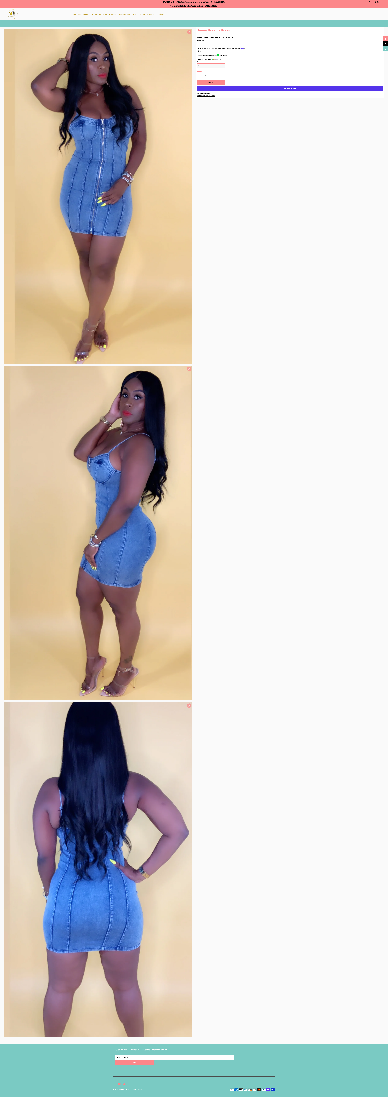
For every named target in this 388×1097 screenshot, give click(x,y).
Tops (79, 14)
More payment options (203, 93)
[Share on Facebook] (385, 38)
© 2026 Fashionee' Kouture (121, 1090)
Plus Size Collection (124, 14)
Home (74, 14)
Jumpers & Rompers (109, 14)
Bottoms (86, 14)
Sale (134, 14)
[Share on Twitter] (385, 43)
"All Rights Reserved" (136, 1090)
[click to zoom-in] (189, 32)
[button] (290, 60)
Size (198, 62)
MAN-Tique (142, 14)
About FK (150, 14)
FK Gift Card (161, 14)
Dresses (98, 14)
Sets (92, 14)
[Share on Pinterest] (385, 48)
